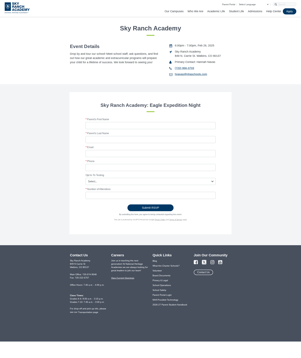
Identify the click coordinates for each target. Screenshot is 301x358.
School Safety (159, 290)
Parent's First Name (97, 119)
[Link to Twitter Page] (204, 262)
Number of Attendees (98, 189)
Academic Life (216, 11)
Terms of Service (175, 220)
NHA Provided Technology (165, 300)
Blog (155, 261)
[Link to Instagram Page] (212, 262)
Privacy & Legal (160, 280)
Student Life (236, 11)
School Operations (162, 285)
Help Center (273, 11)
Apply (289, 11)
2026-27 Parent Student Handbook (170, 304)
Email (90, 147)
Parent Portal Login (162, 295)
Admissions (255, 11)
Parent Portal (228, 4)
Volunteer (157, 270)
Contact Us (203, 272)
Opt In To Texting (95, 175)
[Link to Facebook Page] (196, 262)
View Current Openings (122, 278)
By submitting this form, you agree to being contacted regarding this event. (150, 214)
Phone (90, 161)
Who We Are (195, 11)
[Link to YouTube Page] (220, 262)
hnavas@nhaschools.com (191, 74)
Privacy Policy (160, 220)
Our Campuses (174, 11)
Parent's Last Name (97, 133)
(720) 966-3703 (184, 68)
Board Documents (161, 275)
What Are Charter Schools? (166, 265)
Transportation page (88, 312)
